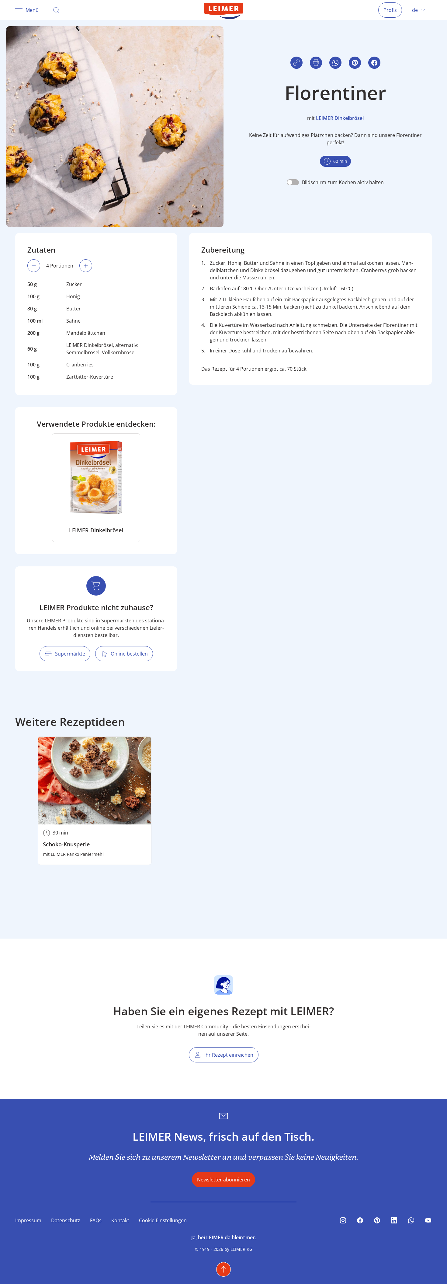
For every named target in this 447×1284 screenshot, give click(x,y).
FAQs (96, 1220)
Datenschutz (65, 1220)
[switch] (335, 182)
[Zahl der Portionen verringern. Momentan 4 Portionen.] (33, 265)
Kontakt (120, 1220)
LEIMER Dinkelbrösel (340, 118)
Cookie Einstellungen (163, 1220)
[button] (374, 63)
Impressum (28, 1220)
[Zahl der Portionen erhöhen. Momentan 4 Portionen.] (85, 265)
